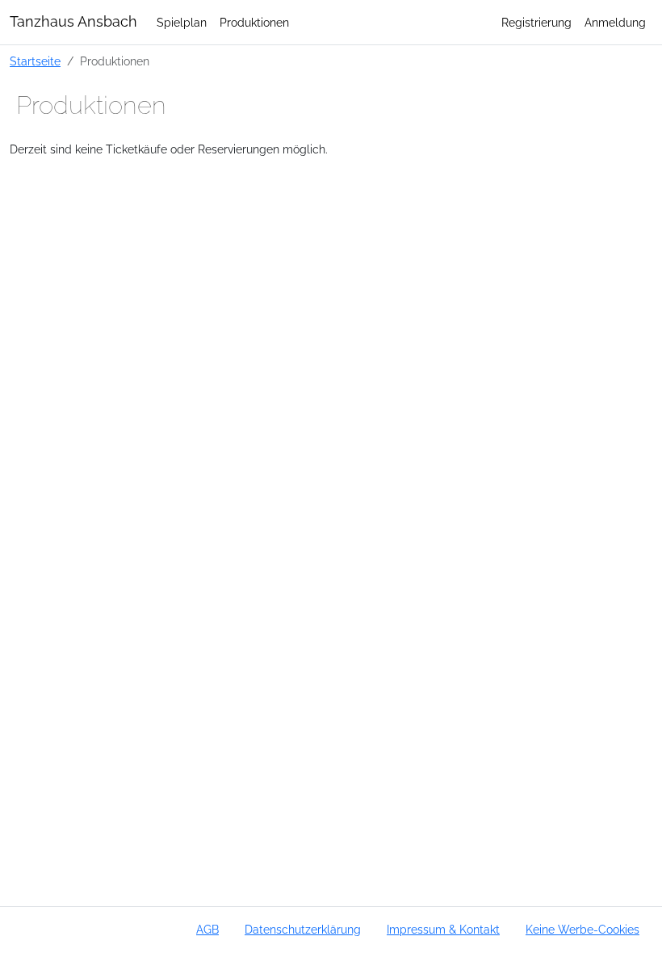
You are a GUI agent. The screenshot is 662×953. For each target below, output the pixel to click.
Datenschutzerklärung (303, 929)
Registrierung (536, 22)
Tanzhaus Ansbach (73, 21)
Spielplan (182, 22)
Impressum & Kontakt (443, 929)
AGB (207, 929)
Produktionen (254, 22)
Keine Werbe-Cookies (582, 929)
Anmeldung (615, 22)
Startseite (35, 61)
